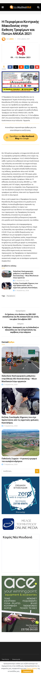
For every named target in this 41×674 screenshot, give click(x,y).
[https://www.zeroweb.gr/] (20, 495)
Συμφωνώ (27, 671)
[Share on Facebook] (10, 67)
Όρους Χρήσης (32, 668)
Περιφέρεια (11, 296)
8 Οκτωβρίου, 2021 (23, 39)
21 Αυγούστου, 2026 (21, 280)
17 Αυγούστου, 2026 (10, 464)
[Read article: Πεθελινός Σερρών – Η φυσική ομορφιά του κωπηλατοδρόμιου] (20, 442)
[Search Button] (38, 7)
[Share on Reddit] (21, 67)
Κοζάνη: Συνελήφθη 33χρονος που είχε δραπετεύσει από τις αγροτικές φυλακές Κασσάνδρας (25, 286)
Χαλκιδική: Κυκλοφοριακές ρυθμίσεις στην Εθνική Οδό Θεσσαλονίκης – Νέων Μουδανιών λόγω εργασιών (19, 378)
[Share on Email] (37, 67)
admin (11, 39)
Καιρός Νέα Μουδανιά (17, 537)
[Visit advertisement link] (20, 81)
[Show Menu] (3, 7)
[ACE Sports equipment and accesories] (20, 604)
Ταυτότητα (5, 659)
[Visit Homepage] (20, 7)
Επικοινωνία (16, 659)
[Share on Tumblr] (32, 67)
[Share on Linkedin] (26, 67)
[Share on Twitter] (15, 67)
